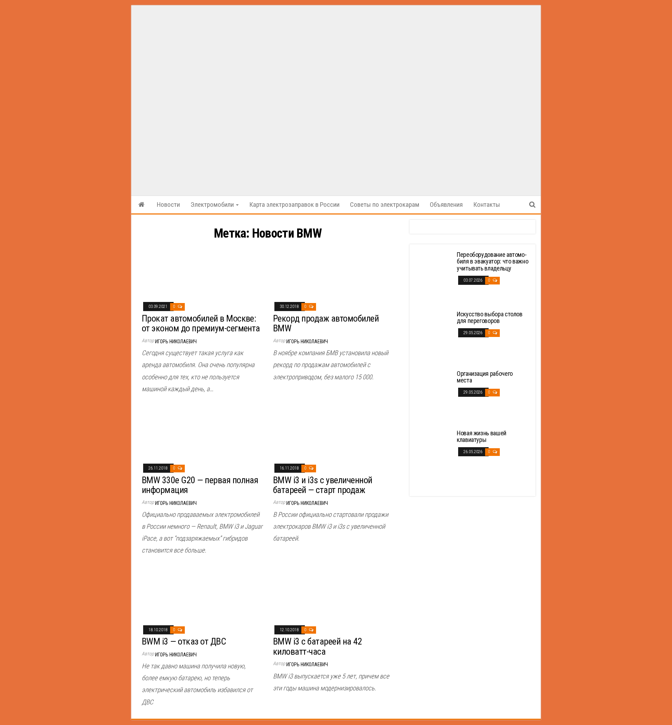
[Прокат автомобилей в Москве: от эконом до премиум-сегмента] (202, 270)
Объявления (446, 204)
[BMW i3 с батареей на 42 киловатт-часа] (333, 593)
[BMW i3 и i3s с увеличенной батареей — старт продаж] (333, 431)
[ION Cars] (141, 204)
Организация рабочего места (485, 377)
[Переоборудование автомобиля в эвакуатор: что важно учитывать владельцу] (433, 277)
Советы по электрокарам (384, 204)
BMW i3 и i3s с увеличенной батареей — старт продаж (322, 485)
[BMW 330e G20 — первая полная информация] (202, 431)
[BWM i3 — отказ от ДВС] (202, 593)
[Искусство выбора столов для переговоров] (433, 336)
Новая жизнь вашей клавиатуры (481, 436)
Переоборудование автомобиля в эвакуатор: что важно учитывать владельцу (492, 261)
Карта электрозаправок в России (294, 204)
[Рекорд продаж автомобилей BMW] (333, 270)
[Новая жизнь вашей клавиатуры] (433, 455)
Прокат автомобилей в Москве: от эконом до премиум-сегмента (201, 323)
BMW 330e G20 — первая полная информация (200, 485)
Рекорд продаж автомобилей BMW (326, 323)
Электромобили (212, 204)
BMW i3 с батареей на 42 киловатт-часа (317, 646)
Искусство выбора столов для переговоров (490, 317)
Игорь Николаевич (176, 341)
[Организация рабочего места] (433, 396)
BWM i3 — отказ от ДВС (184, 641)
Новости (168, 204)
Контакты (486, 204)
